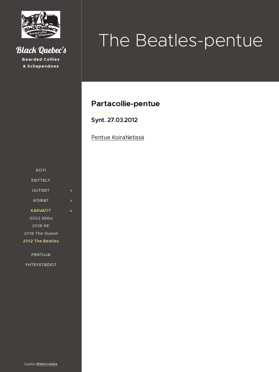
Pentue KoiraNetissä (117, 137)
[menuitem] (41, 170)
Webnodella (46, 364)
